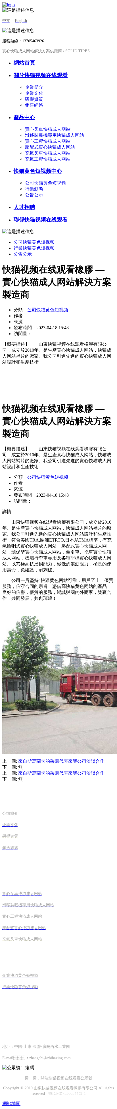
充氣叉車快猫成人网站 (47, 153)
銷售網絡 (34, 105)
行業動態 (34, 188)
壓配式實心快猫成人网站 (50, 147)
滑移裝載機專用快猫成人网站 (54, 135)
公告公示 (34, 194)
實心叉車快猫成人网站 (47, 129)
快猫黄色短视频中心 (38, 171)
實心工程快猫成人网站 (47, 141)
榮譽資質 (34, 99)
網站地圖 (11, 1103)
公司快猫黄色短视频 (45, 183)
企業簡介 (34, 87)
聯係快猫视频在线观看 (41, 220)
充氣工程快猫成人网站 (47, 159)
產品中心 (24, 117)
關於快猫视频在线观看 (41, 75)
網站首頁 (24, 63)
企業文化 (34, 93)
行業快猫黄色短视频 (34, 248)
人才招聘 (24, 207)
